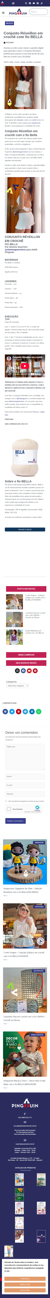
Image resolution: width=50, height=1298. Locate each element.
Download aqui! (25, 1170)
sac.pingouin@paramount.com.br (25, 1126)
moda (23, 62)
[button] (13, 3)
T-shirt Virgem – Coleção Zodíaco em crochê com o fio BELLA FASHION (35, 597)
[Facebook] (30, 3)
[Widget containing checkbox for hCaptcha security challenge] (23, 809)
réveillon (29, 62)
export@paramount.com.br (25, 1144)
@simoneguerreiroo (15, 249)
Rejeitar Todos (25, 1284)
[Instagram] (26, 3)
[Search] (45, 12)
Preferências (25, 1279)
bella (11, 62)
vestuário (37, 62)
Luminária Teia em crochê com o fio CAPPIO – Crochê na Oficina (35, 615)
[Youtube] (33, 3)
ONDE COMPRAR (26, 655)
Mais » (6, 895)
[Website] (25, 794)
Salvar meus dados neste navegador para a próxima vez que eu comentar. (26, 801)
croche (17, 62)
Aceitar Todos (25, 1290)
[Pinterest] (37, 3)
